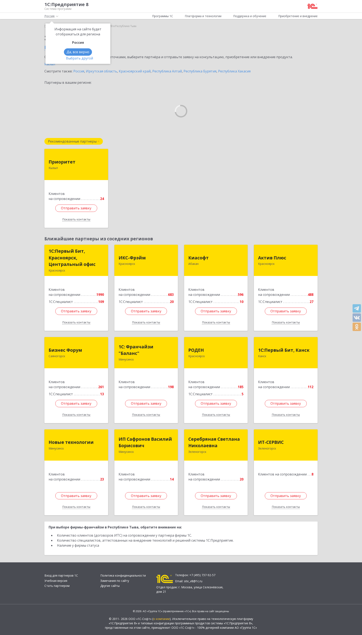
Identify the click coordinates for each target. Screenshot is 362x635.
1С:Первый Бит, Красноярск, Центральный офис (72, 257)
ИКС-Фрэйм (132, 258)
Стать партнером (57, 586)
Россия (78, 71)
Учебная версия (55, 581)
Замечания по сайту (114, 581)
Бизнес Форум (65, 350)
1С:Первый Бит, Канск (283, 350)
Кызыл (49, 64)
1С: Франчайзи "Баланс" (136, 350)
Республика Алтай (167, 71)
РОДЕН (196, 350)
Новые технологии (71, 442)
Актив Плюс (272, 258)
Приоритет (62, 162)
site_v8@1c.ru (193, 581)
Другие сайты (110, 586)
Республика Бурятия (200, 71)
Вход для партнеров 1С (61, 575)
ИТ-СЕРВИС (271, 442)
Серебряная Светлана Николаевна (214, 442)
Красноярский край (135, 71)
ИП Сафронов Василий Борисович (145, 442)
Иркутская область (101, 71)
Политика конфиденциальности (123, 575)
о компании (161, 619)
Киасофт (198, 258)
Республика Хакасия (234, 71)
